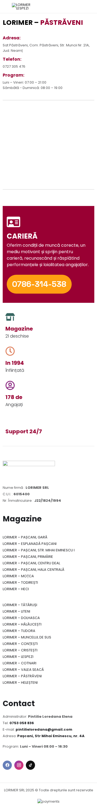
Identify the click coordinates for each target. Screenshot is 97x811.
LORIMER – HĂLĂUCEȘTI (22, 624)
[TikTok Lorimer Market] (30, 765)
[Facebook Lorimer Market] (7, 765)
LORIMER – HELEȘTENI (20, 682)
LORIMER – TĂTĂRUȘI (20, 604)
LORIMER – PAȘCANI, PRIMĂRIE (28, 556)
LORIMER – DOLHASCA (21, 617)
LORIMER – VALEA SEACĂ (23, 669)
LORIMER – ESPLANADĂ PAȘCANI (30, 543)
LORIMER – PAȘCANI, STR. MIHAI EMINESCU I (39, 550)
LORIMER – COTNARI (19, 663)
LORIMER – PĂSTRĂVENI (22, 676)
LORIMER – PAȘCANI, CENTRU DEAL (31, 563)
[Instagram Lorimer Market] (18, 765)
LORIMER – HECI (16, 589)
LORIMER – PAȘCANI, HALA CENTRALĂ (33, 569)
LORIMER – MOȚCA (18, 576)
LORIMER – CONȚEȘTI (20, 643)
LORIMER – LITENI (16, 611)
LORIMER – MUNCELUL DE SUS (27, 637)
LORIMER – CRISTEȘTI (20, 650)
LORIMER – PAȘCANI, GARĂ (25, 537)
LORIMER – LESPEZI (18, 656)
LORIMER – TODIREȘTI (20, 582)
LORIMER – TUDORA (19, 630)
